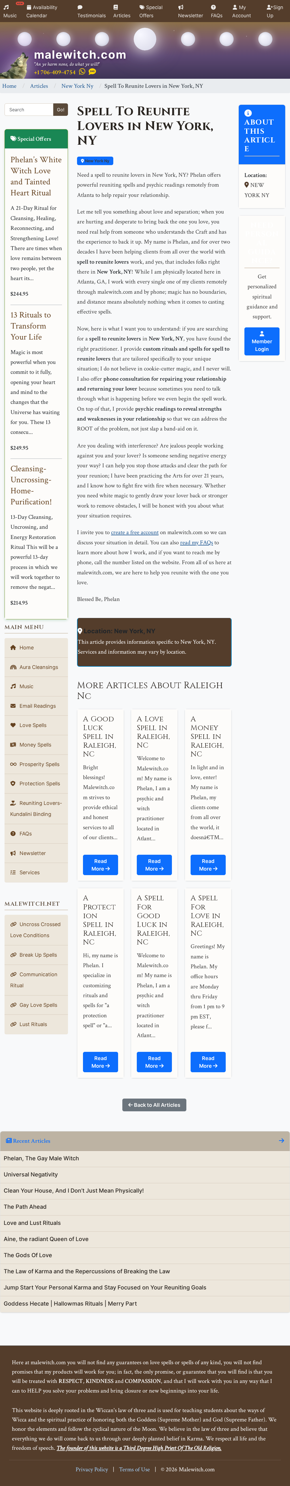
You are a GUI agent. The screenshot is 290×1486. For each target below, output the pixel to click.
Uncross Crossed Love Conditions (35, 930)
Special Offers (151, 11)
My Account (241, 11)
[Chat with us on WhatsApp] (82, 72)
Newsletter (190, 15)
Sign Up (275, 11)
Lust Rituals (32, 1024)
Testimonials (91, 15)
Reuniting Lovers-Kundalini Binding (36, 808)
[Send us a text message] (92, 72)
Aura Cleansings (38, 667)
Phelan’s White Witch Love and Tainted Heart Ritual (36, 176)
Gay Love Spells (37, 1005)
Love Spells (32, 725)
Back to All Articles (156, 1105)
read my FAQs (196, 542)
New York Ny (77, 86)
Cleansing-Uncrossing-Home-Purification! (31, 485)
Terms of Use (134, 1469)
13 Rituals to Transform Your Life (30, 326)
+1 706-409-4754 (55, 72)
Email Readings (37, 706)
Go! (60, 109)
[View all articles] (281, 1141)
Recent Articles (31, 1141)
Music (13, 10)
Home (9, 86)
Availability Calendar (41, 11)
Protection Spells (39, 783)
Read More (99, 865)
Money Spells (34, 745)
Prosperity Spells (38, 764)
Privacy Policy (92, 1469)
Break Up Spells (37, 955)
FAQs (217, 15)
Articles (122, 15)
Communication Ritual (33, 980)
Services (29, 872)
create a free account (135, 532)
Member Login (262, 345)
